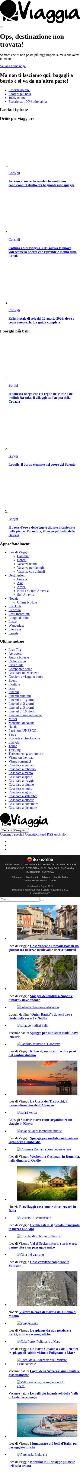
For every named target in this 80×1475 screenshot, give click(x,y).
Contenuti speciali (12, 834)
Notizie (13, 598)
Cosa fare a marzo (21, 773)
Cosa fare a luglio (20, 788)
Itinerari (14, 692)
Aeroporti (15, 653)
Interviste (15, 629)
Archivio (60, 834)
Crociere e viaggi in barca (26, 676)
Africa (21, 587)
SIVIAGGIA (53, 868)
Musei (13, 719)
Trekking (15, 750)
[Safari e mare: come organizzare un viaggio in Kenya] (44, 1112)
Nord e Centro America (33, 591)
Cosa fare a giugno (21, 784)
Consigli (14, 173)
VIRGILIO (18, 864)
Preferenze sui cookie (35, 880)
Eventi (13, 680)
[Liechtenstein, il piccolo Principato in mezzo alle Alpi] (44, 1218)
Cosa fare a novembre (23, 804)
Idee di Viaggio (19, 552)
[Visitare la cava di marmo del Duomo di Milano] (44, 1289)
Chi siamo (17, 877)
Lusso (13, 621)
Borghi (13, 385)
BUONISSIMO (33, 872)
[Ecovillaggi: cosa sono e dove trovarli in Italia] (44, 1183)
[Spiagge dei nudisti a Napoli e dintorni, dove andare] (44, 973)
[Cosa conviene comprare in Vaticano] (44, 1255)
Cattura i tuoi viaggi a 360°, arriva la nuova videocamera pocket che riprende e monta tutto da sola (43, 252)
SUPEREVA (48, 872)
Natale (13, 727)
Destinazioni (17, 575)
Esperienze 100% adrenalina (28, 101)
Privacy (46, 877)
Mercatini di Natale (21, 723)
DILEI (43, 868)
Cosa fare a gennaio (22, 765)
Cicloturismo (17, 661)
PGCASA (71, 864)
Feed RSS (46, 834)
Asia (20, 583)
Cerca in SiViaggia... (14, 830)
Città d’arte (16, 665)
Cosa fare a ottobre (21, 800)
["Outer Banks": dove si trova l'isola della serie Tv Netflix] (44, 1007)
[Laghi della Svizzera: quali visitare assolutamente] (44, 1362)
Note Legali (32, 877)
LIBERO (8, 864)
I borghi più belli (20, 94)
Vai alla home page (13, 66)
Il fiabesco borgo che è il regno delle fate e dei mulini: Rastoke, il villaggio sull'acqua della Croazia (41, 397)
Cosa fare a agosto (21, 792)
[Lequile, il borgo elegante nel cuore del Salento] (44, 429)
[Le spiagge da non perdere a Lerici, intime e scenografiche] (44, 1323)
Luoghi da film (19, 618)
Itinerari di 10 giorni (22, 711)
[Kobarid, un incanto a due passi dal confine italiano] (44, 1044)
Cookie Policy (61, 877)
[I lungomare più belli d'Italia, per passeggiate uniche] (44, 1420)
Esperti (13, 633)
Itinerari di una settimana (25, 715)
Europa (22, 579)
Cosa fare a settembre (23, 796)
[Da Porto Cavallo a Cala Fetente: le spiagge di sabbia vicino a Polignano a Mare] (44, 1342)
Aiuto (53, 880)
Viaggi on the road (21, 757)
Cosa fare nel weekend (24, 673)
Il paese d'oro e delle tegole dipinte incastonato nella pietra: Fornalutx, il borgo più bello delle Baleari (42, 531)
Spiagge (14, 742)
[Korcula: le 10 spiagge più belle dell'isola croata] (44, 1455)
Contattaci (32, 834)
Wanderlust (16, 625)
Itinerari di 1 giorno (22, 700)
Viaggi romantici (20, 761)
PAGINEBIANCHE (15, 868)
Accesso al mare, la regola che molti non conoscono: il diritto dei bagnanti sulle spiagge (41, 183)
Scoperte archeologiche (24, 738)
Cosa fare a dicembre (23, 807)
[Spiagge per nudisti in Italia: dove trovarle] (44, 1026)
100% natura (17, 98)
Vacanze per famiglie (31, 567)
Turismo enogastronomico (26, 753)
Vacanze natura (27, 564)
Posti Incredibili (19, 614)
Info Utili (15, 606)
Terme (13, 746)
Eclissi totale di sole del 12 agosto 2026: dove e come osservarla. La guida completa (41, 320)
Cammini (23, 556)
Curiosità (15, 610)
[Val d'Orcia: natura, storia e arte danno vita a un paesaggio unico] (44, 1236)
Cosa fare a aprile (20, 777)
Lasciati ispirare (19, 90)
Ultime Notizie (27, 602)
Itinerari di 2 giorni (21, 703)
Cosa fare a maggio (22, 780)
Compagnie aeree (20, 669)
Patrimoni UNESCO (22, 730)
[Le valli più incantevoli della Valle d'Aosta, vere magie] (44, 1384)
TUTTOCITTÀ (32, 868)
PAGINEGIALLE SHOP (54, 864)
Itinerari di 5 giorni (21, 707)
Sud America (26, 594)
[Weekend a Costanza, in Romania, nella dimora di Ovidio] (44, 1149)
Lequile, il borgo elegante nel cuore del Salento (42, 464)
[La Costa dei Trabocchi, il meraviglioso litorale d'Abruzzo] (44, 1078)
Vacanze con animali (31, 571)
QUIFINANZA (67, 868)
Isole (12, 688)
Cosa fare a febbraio (22, 769)
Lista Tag (15, 649)
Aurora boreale (19, 657)
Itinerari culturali (20, 696)
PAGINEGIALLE (33, 864)
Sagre (12, 734)
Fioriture (14, 684)
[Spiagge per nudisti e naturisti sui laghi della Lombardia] (44, 1131)
